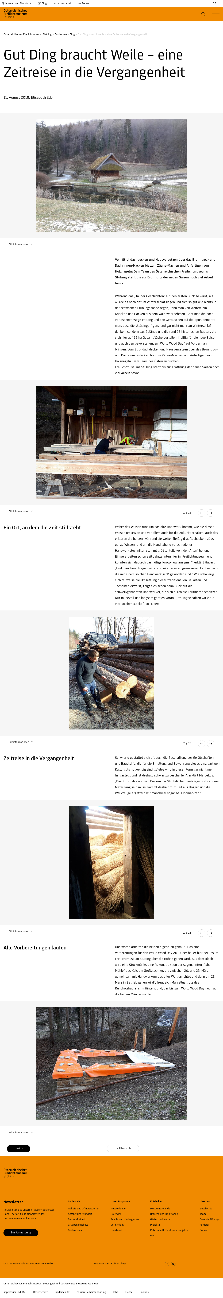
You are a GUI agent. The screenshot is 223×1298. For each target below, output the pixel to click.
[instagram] (173, 1264)
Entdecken (61, 34)
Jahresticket (64, 3)
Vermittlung (117, 1225)
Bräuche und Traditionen (164, 1214)
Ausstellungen (119, 1208)
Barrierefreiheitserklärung (91, 1292)
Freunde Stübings (210, 1219)
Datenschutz (40, 1292)
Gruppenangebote (78, 1225)
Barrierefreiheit (76, 1219)
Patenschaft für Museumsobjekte (169, 1230)
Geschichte (206, 1208)
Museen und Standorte (18, 3)
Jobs (115, 1292)
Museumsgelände (160, 1208)
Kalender (116, 1214)
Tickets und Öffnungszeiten (83, 1208)
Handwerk (116, 1230)
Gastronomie (75, 1230)
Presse (85, 3)
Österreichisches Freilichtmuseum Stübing (27, 34)
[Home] (21, 14)
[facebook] (167, 1264)
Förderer (204, 1225)
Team (203, 1214)
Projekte (155, 1225)
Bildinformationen (19, 244)
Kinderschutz (62, 1292)
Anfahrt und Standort (80, 1214)
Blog (44, 3)
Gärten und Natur (160, 1219)
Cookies (144, 1292)
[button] (203, 14)
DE (214, 3)
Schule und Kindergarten (125, 1219)
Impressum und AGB (14, 1292)
